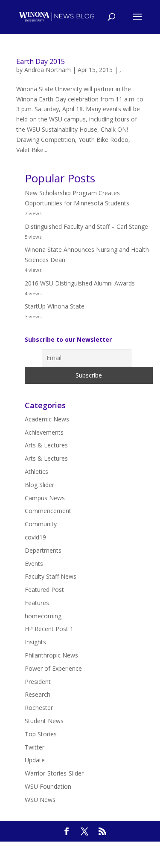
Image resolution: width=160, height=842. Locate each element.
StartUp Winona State (54, 306)
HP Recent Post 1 (49, 629)
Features (37, 603)
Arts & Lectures (46, 445)
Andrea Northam (47, 70)
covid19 (35, 537)
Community (41, 524)
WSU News (40, 800)
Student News (44, 721)
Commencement (48, 511)
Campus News (45, 498)
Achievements (44, 432)
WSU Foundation (48, 786)
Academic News (47, 419)
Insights (35, 642)
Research (37, 694)
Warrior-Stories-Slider (54, 773)
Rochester (39, 708)
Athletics (36, 471)
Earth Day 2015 (40, 61)
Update (35, 760)
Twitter (34, 747)
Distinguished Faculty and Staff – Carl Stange (86, 226)
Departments (43, 550)
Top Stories (41, 734)
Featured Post (44, 589)
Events (34, 563)
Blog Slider (39, 485)
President (38, 682)
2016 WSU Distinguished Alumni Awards (80, 283)
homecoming (43, 616)
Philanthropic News (51, 655)
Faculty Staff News (50, 576)
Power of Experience (53, 668)
